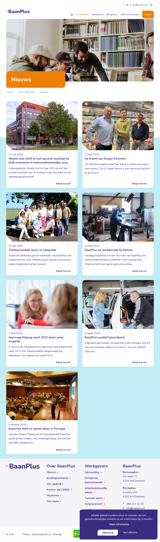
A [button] (127, 5)
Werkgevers (112, 14)
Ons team (53, 501)
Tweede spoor (94, 498)
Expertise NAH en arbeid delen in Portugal (37, 429)
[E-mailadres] (151, 5)
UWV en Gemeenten (130, 14)
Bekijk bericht (63, 183)
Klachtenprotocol (41, 534)
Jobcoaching (92, 472)
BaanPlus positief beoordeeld (104, 337)
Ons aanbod (54, 484)
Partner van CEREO (58, 489)
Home (10, 92)
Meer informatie (119, 524)
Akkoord (107, 533)
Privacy (26, 534)
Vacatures (53, 495)
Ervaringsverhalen (58, 478)
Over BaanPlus (82, 14)
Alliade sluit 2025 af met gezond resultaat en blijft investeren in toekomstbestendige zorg (39, 160)
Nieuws (44, 92)
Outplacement (94, 504)
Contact (148, 14)
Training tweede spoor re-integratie (32, 250)
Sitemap (57, 534)
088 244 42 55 (141, 5)
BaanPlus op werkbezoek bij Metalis (109, 250)
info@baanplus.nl (135, 508)
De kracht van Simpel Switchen (105, 158)
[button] (123, 5)
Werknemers (98, 14)
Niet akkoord (130, 532)
